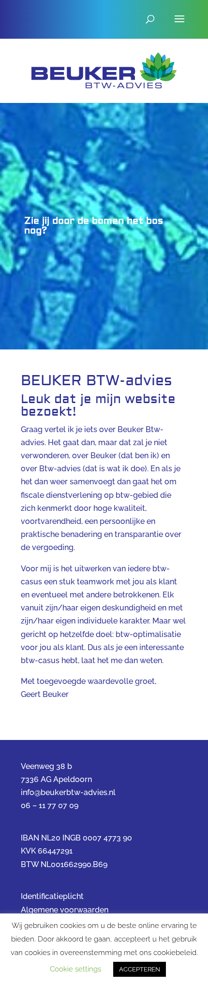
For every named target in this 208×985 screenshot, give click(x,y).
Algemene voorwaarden (64, 909)
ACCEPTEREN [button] (139, 969)
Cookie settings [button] (75, 969)
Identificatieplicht (52, 896)
